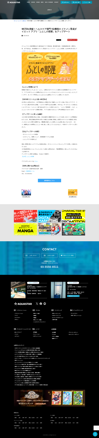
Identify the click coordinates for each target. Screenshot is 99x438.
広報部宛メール (30, 171)
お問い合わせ (66, 2)
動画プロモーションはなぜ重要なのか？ (23, 370)
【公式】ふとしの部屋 (28, 156)
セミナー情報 (87, 2)
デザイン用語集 (55, 336)
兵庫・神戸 (24, 417)
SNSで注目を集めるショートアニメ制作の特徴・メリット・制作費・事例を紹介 (31, 384)
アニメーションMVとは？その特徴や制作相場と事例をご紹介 (27, 350)
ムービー (38, 329)
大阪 (19, 417)
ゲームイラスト (74, 313)
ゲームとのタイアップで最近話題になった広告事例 (25, 380)
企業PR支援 (54, 319)
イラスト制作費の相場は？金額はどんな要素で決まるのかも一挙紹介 (29, 352)
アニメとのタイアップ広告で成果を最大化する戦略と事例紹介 (28, 378)
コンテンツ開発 (37, 319)
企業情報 (53, 329)
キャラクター (17, 317)
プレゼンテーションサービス (24, 329)
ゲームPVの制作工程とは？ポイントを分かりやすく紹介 (26, 356)
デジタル (38, 310)
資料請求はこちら (49, 180)
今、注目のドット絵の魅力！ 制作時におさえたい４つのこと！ (28, 374)
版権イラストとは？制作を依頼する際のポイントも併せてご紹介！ (29, 366)
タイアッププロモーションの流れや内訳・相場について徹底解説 (28, 354)
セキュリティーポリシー (74, 334)
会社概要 (54, 332)
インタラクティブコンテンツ (39, 321)
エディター (17, 336)
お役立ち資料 (77, 2)
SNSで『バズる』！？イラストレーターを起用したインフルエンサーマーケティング (32, 358)
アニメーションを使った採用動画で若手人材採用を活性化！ (27, 382)
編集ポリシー (55, 338)
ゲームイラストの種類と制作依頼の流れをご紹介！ (25, 368)
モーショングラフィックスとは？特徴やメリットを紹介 (26, 362)
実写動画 (35, 332)
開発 (34, 315)
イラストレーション (22, 310)
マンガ (16, 315)
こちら (36, 161)
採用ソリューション (19, 360)
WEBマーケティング (56, 315)
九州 (37, 417)
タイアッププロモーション (57, 317)
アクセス (54, 334)
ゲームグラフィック (78, 310)
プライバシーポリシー (73, 332)
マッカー (16, 334)
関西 (16, 417)
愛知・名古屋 (31, 417)
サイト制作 (36, 313)
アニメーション (76, 315)
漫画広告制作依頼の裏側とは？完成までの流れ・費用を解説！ (28, 372)
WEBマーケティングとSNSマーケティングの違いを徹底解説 (27, 348)
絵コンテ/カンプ (18, 332)
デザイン (16, 319)
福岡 (41, 417)
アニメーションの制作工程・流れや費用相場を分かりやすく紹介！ (29, 364)
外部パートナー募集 (68, 255)
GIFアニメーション (37, 336)
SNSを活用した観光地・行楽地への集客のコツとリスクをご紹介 (28, 376)
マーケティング (58, 310)
